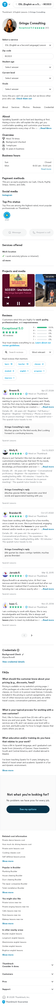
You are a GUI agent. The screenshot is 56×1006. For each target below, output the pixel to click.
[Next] (32, 635)
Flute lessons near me (11, 915)
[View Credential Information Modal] (17, 650)
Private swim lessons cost (13, 849)
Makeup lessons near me (12, 919)
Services (15, 107)
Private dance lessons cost (13, 840)
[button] (9, 25)
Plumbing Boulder (9, 871)
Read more (46, 169)
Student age (8, 61)
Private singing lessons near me (15, 907)
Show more (7, 861)
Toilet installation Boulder (13, 888)
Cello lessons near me (11, 911)
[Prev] (24, 635)
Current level (8, 72)
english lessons (20, 12)
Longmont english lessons (13, 938)
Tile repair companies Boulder (14, 884)
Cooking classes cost (11, 853)
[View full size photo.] (18, 290)
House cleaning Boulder (12, 876)
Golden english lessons (12, 946)
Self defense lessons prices (13, 857)
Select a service (10, 39)
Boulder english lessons (12, 934)
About (5, 107)
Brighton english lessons (12, 950)
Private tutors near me (11, 903)
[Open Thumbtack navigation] (6, 4)
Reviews (37, 107)
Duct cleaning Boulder (11, 880)
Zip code (6, 50)
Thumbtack (7, 12)
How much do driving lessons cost (17, 844)
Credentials (49, 107)
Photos (26, 107)
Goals (5, 83)
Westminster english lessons (14, 942)
